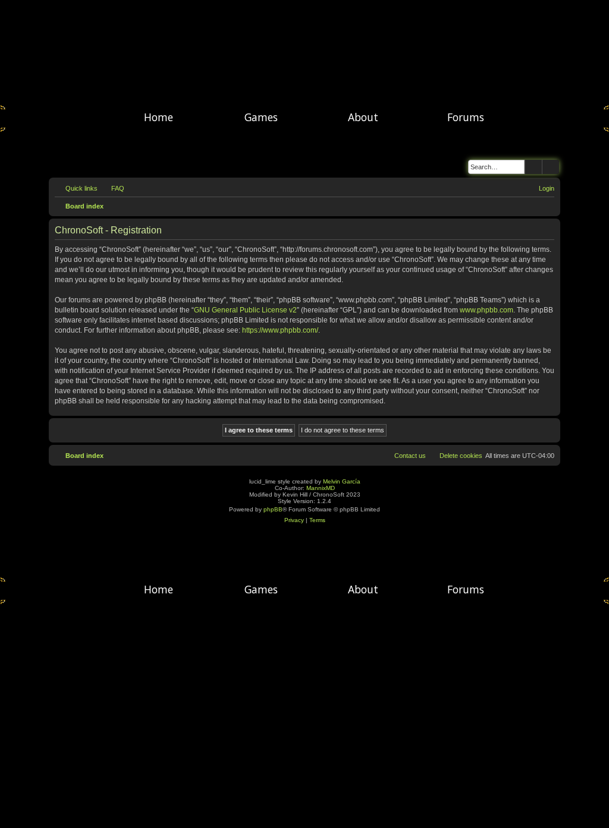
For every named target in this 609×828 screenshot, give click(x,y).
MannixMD (320, 488)
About (363, 117)
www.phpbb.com (486, 310)
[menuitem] (112, 188)
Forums (465, 117)
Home (158, 117)
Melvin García (341, 481)
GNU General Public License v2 (245, 310)
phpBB (272, 509)
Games (261, 117)
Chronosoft (304, 53)
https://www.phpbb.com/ (280, 330)
